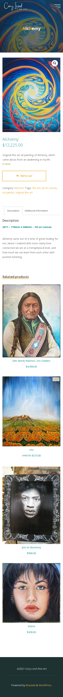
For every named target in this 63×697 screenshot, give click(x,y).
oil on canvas (49, 188)
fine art (36, 188)
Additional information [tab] (36, 210)
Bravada (30, 685)
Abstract (19, 188)
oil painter (8, 192)
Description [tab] (13, 210)
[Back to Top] (49, 683)
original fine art (24, 192)
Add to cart (26, 176)
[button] (55, 63)
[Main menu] (57, 6)
